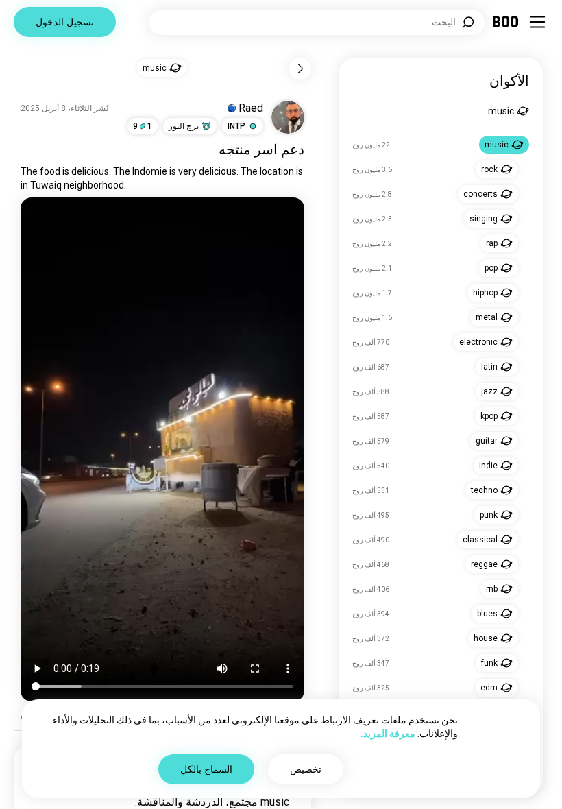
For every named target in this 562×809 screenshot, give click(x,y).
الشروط (257, 781)
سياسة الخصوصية (204, 781)
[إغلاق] (532, 30)
